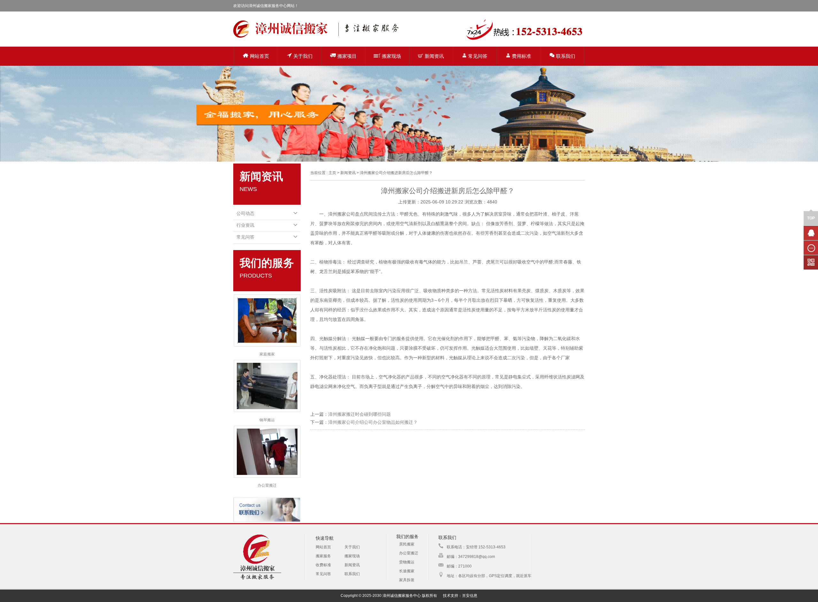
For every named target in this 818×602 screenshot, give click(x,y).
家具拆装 (406, 580)
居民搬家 (406, 544)
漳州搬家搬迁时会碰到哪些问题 (359, 414)
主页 (332, 173)
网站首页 (259, 56)
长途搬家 (406, 571)
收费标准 (323, 565)
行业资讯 (245, 225)
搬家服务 (323, 556)
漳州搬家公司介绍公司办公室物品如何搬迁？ (373, 422)
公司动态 (245, 213)
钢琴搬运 (267, 420)
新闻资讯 (434, 56)
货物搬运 (406, 562)
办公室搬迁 (267, 485)
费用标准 (521, 56)
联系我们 (565, 56)
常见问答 (477, 56)
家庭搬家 (267, 354)
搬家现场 (391, 56)
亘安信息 (469, 595)
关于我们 (303, 56)
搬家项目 (347, 56)
